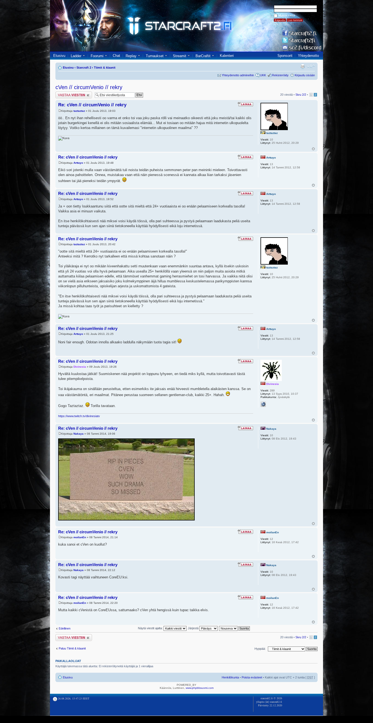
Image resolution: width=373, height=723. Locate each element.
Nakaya (78, 433)
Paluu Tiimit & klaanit (72, 648)
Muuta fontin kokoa (311, 66)
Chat (116, 56)
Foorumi (97, 56)
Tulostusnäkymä (303, 66)
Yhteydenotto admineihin (238, 75)
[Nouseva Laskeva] (234, 628)
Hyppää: (260, 648)
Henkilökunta (230, 677)
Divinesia (79, 366)
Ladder (76, 56)
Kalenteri (227, 56)
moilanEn (79, 537)
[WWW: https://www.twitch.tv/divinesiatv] (263, 404)
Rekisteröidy (280, 75)
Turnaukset (155, 56)
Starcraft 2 (83, 67)
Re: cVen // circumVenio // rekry (92, 104)
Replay (131, 56)
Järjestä (193, 628)
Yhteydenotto (308, 56)
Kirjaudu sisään (305, 75)
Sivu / (300, 94)
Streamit (179, 56)
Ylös (313, 148)
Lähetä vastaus (65, 93)
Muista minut (286, 15)
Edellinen (64, 628)
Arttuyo (78, 162)
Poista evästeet (252, 677)
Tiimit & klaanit (105, 67)
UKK (263, 75)
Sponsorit (284, 56)
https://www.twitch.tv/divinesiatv (79, 416)
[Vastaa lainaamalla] (245, 104)
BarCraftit (203, 56)
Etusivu (59, 56)
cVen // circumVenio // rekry (88, 87)
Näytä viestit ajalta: (151, 628)
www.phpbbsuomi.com (200, 687)
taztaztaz (79, 110)
